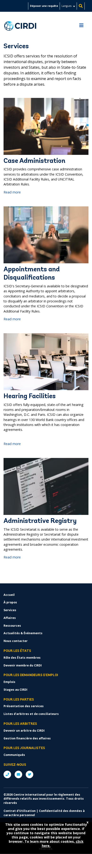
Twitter (29, 774)
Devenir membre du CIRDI (23, 665)
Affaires (10, 618)
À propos (10, 602)
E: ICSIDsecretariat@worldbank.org (18, 774)
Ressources (12, 626)
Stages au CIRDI (15, 690)
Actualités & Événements (23, 633)
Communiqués (14, 755)
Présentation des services (24, 706)
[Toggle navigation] (81, 26)
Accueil (9, 595)
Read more (12, 192)
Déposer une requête (44, 6)
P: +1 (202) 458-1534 (7, 774)
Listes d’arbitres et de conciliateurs (31, 714)
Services (10, 610)
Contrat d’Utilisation (20, 811)
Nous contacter (16, 641)
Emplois (9, 682)
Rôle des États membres (22, 658)
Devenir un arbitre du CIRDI (24, 731)
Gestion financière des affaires (27, 738)
